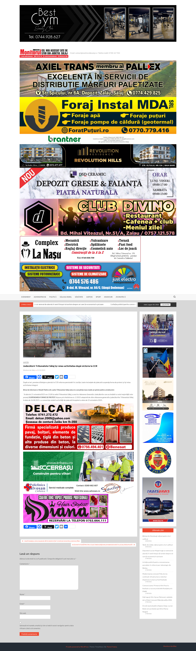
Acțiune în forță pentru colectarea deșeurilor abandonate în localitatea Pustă (102, 545)
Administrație (40, 297)
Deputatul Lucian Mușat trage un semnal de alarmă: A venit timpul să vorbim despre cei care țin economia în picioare (157, 553)
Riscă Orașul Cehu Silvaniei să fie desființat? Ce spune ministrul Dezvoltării (52, 541)
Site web (23, 613)
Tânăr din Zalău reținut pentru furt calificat (157, 545)
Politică (52, 297)
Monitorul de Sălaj (29, 370)
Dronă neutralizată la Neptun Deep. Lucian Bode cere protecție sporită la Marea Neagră (157, 609)
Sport (98, 297)
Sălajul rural (66, 297)
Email (22, 604)
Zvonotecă (121, 297)
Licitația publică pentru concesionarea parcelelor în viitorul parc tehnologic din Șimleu (91, 304)
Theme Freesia (112, 647)
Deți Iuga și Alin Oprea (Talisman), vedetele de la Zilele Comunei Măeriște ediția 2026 (157, 598)
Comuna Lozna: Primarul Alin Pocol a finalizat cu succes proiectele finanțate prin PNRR (157, 588)
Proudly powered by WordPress (77, 647)
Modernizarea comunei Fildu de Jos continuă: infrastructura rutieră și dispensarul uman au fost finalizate (154, 577)
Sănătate (79, 297)
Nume (22, 594)
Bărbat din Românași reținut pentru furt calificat (156, 537)
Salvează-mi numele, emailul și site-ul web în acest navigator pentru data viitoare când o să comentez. (47, 626)
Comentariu (24, 564)
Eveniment (26, 297)
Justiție (89, 297)
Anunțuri (108, 297)
